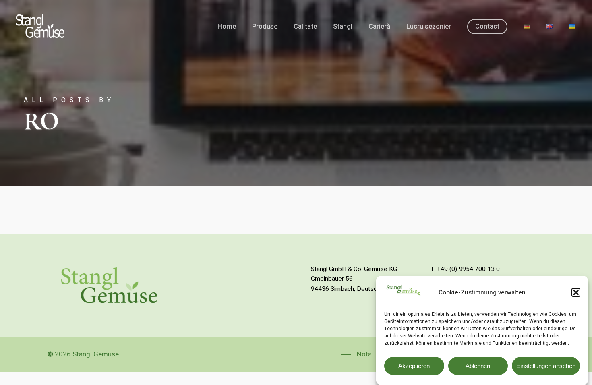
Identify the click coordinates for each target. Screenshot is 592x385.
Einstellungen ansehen (545, 365)
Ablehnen (478, 365)
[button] (576, 292)
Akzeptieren (414, 365)
